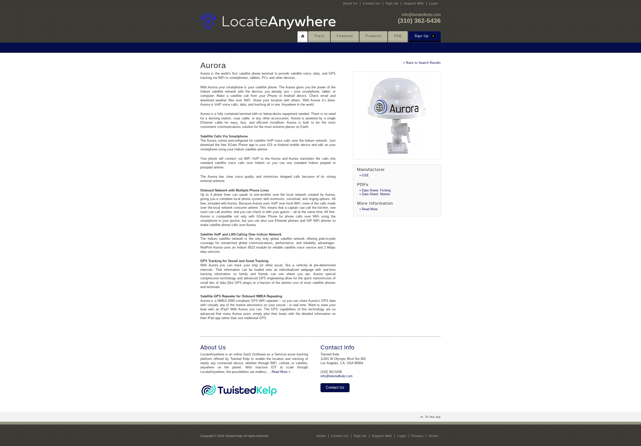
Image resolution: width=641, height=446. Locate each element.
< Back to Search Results (422, 63)
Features (345, 36)
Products (374, 36)
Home (321, 436)
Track (319, 36)
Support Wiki (414, 3)
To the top (433, 417)
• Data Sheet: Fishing (375, 190)
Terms (433, 436)
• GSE (364, 175)
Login (433, 3)
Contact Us (371, 3)
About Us (350, 3)
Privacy (417, 436)
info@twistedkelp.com (421, 15)
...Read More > (279, 372)
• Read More (369, 209)
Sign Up (392, 3)
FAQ (398, 36)
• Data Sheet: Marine (375, 194)
